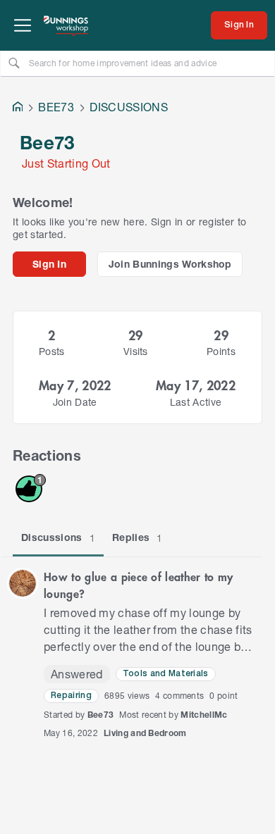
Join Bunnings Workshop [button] (170, 264)
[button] (22, 583)
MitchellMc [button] (204, 714)
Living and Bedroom (145, 733)
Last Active (196, 402)
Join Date (75, 402)
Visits (135, 351)
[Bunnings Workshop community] (66, 25)
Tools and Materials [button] (166, 674)
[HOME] (18, 108)
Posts (52, 351)
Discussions (58, 537)
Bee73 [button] (100, 714)
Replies (137, 537)
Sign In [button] (49, 264)
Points (221, 351)
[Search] (14, 62)
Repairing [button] (71, 695)
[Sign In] (239, 25)
